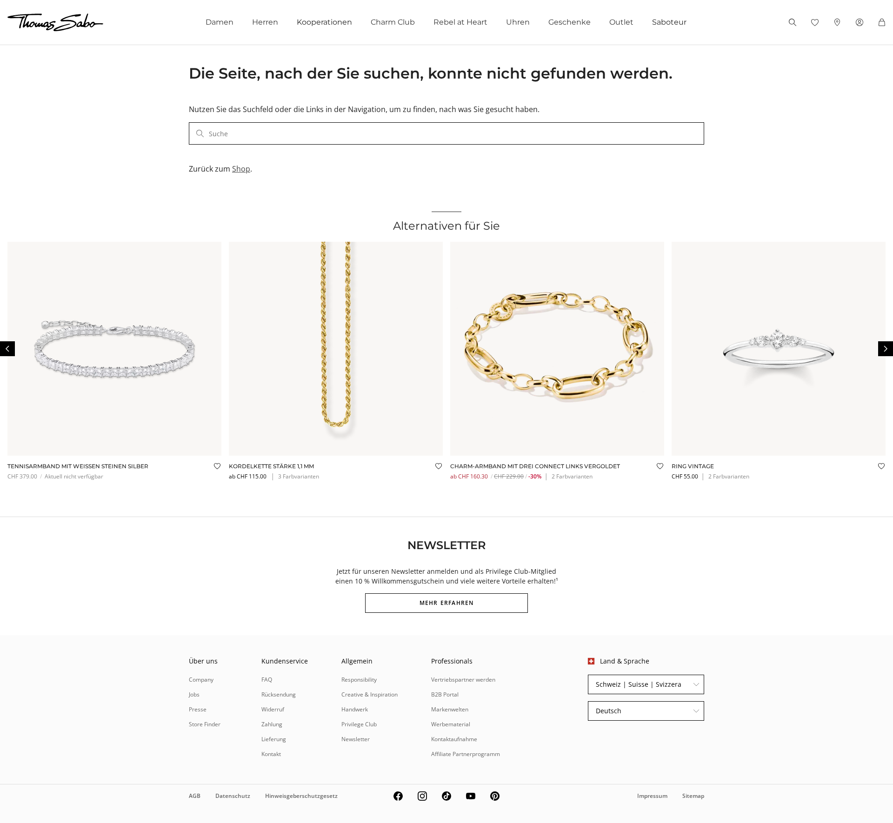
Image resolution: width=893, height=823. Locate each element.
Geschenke (569, 22)
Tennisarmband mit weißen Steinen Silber (77, 466)
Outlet (621, 22)
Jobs (194, 694)
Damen (219, 22)
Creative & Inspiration (369, 694)
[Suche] (792, 22)
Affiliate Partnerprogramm (465, 754)
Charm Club (393, 22)
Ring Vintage (693, 466)
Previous (7, 348)
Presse (198, 709)
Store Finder (204, 724)
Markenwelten (449, 709)
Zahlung (271, 724)
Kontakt (271, 754)
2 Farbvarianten (572, 476)
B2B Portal (445, 694)
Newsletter (355, 739)
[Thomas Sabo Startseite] (55, 22)
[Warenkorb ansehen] (882, 22)
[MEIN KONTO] (859, 22)
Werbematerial (450, 724)
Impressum (652, 796)
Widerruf (272, 709)
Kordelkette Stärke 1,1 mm (271, 466)
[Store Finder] (837, 22)
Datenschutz (232, 796)
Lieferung (273, 739)
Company (201, 680)
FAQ (266, 680)
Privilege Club (359, 724)
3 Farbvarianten (298, 476)
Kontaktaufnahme (454, 739)
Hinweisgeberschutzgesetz (301, 796)
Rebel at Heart (460, 22)
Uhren (518, 22)
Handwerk (354, 709)
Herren (265, 22)
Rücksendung (278, 694)
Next (885, 348)
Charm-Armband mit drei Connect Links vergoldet (535, 466)
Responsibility (359, 680)
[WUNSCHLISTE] (815, 22)
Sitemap (693, 796)
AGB (194, 796)
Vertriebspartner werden (463, 680)
